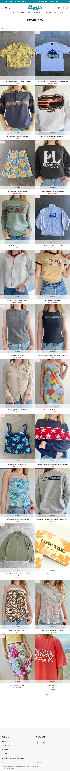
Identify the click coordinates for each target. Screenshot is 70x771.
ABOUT (4, 742)
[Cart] (67, 7)
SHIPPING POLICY (7, 746)
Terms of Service (6, 768)
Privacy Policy (33, 766)
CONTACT (5, 753)
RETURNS (5, 749)
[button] (30, 13)
